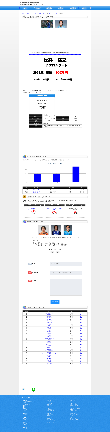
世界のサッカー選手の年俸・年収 (37, 8)
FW (81, 325)
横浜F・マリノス (50, 410)
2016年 (25, 422)
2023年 (25, 413)
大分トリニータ (73, 403)
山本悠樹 (49, 361)
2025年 (25, 410)
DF (81, 314)
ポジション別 (27, 404)
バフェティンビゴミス (49, 338)
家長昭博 (49, 360)
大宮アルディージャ (74, 406)
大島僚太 (49, 327)
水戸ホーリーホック (74, 405)
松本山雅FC (72, 413)
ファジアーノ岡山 (73, 418)
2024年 (25, 412)
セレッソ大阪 (50, 418)
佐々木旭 (49, 319)
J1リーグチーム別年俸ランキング (73, 8)
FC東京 (48, 408)
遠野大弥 (49, 336)
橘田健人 (49, 324)
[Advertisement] (55, 40)
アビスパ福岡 (72, 400)
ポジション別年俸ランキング (54, 208)
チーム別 (49, 400)
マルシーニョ (49, 344)
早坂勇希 (49, 342)
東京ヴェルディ (73, 409)
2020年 (25, 417)
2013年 (25, 426)
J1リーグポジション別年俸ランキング (61, 8)
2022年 (25, 414)
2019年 (25, 418)
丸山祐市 (49, 358)
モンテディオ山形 (73, 404)
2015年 (25, 423)
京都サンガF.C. (73, 417)
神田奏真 (49, 355)
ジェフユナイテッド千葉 (75, 408)
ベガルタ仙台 (50, 403)
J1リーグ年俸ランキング (29, 401)
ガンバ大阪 (49, 417)
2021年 (25, 415)
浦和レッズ (49, 405)
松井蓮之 (49, 347)
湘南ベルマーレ (50, 413)
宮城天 (49, 346)
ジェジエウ (49, 317)
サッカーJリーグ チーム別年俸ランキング (36, 13)
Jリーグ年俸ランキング (33, 209)
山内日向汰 (49, 349)
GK (81, 313)
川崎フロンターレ (52, 13)
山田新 (49, 339)
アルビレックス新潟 (74, 414)
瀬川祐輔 (49, 352)
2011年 (25, 428)
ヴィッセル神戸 (50, 419)
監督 (25, 402)
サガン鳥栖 (72, 401)
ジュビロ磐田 (72, 415)
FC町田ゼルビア (73, 410)
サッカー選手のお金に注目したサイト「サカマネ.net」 (25, 8)
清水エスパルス (50, 414)
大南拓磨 (49, 316)
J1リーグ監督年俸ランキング (85, 8)
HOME (23, 13)
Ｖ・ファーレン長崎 (74, 419)
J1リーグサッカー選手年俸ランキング (49, 8)
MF (81, 321)
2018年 (25, 419)
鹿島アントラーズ (50, 404)
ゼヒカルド (49, 320)
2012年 (25, 427)
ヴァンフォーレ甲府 (74, 412)
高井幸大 (49, 314)
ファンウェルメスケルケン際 (49, 353)
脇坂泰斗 (49, 331)
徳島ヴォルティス (50, 422)
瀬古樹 (49, 335)
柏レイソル (49, 406)
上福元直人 (49, 363)
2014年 (25, 424)
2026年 (25, 409)
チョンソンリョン (49, 313)
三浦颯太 (49, 330)
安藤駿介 (49, 341)
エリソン (49, 325)
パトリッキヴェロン (49, 350)
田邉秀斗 (49, 333)
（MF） (55, 209)
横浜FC (48, 412)
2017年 (25, 421)
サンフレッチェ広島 (51, 420)
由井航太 (49, 357)
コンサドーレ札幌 (50, 401)
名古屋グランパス (50, 415)
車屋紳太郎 (49, 322)
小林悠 (49, 328)
